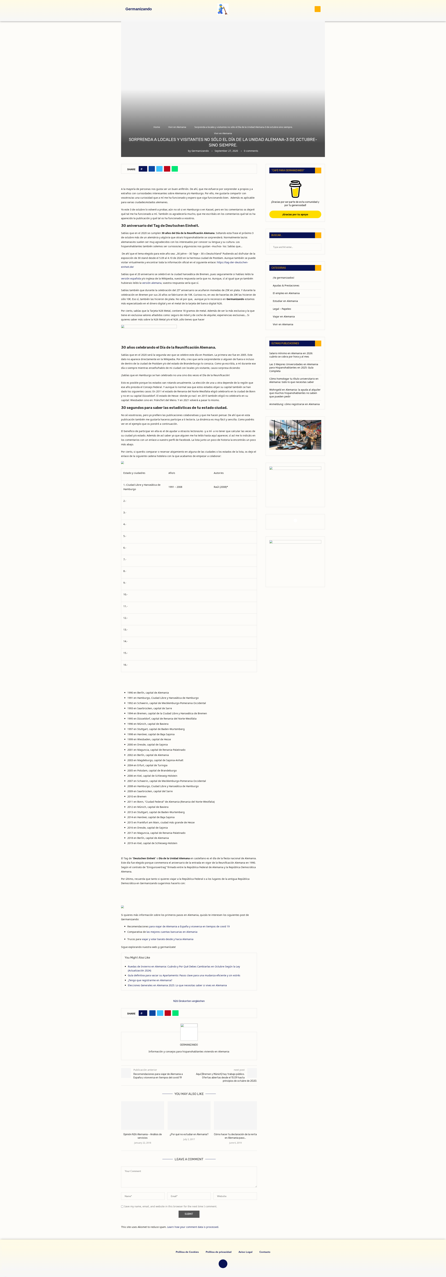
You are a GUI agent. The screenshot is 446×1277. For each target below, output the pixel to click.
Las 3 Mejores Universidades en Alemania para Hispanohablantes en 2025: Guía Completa (293, 368)
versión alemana (152, 282)
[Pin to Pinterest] (167, 169)
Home (156, 127)
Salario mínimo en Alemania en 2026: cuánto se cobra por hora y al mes (291, 355)
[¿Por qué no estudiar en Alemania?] (189, 1115)
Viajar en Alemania (284, 316)
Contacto (264, 1252)
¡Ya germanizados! (283, 277)
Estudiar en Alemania (285, 301)
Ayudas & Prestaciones (286, 285)
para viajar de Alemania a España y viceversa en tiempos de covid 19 (189, 926)
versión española (131, 278)
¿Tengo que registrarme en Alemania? (150, 980)
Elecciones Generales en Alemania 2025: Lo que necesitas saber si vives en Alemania (177, 985)
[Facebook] (295, 520)
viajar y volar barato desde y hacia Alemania (167, 939)
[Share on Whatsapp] (175, 169)
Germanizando (200, 150)
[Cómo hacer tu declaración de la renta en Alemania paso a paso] (235, 1115)
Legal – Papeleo (282, 308)
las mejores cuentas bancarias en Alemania (172, 931)
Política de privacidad (219, 1252)
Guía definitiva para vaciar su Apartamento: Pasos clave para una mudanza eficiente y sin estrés (184, 975)
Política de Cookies (187, 1252)
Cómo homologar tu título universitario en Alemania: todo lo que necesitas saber (293, 380)
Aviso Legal (245, 1252)
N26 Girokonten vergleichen (189, 1001)
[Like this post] (144, 169)
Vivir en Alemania (177, 127)
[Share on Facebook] (152, 169)
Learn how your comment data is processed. (193, 1227)
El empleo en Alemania (286, 293)
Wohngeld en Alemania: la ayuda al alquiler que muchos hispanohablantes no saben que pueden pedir (295, 393)
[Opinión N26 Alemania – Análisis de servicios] (142, 1115)
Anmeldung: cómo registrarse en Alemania (294, 404)
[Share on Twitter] (159, 169)
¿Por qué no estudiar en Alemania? (189, 1134)
